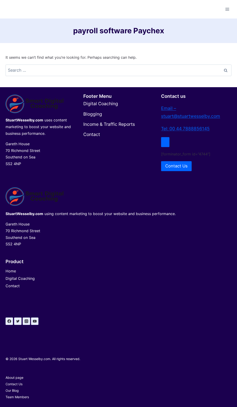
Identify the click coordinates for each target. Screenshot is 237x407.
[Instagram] (26, 321)
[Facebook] (9, 321)
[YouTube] (34, 321)
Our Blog (12, 390)
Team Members (17, 397)
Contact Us (14, 384)
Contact (13, 286)
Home (11, 271)
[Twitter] (18, 321)
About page (14, 377)
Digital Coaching (20, 278)
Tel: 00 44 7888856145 (185, 128)
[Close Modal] (165, 142)
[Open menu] (227, 9)
